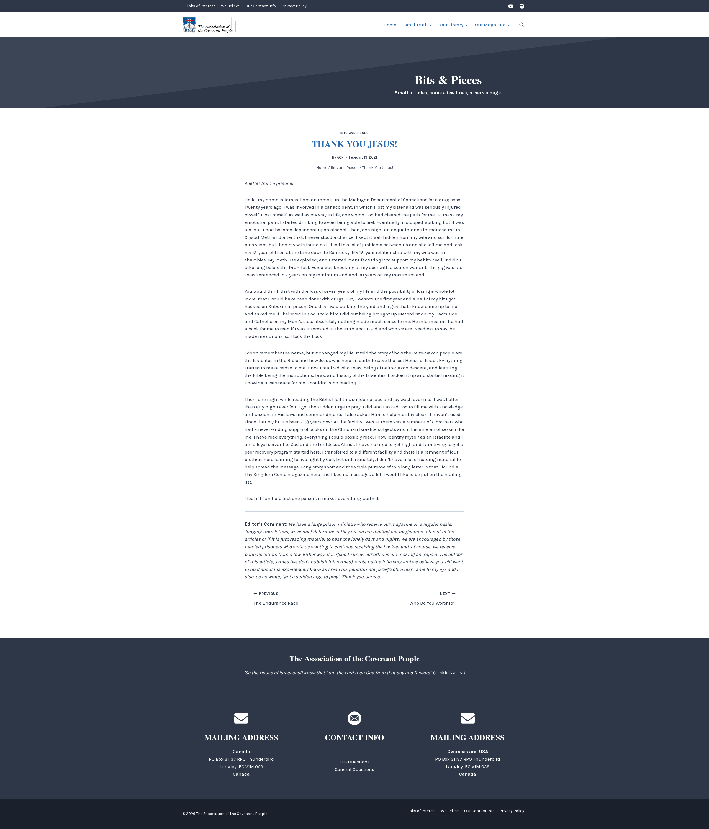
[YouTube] (511, 6)
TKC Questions (354, 762)
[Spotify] (521, 6)
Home (390, 24)
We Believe (230, 6)
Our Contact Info (260, 6)
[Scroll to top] (695, 812)
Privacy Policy (294, 6)
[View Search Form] (521, 25)
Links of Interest (200, 6)
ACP (340, 157)
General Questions (354, 769)
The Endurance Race (275, 599)
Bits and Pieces (354, 133)
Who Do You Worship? (432, 599)
